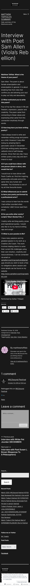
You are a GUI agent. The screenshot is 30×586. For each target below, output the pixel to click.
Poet (18, 332)
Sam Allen (14, 337)
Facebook (4, 553)
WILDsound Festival (17, 379)
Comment (23, 425)
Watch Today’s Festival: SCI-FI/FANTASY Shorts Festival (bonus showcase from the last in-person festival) (15, 500)
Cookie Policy (8, 579)
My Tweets (5, 536)
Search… (4, 471)
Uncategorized (5, 335)
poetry (8, 337)
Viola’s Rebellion (22, 337)
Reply (3, 399)
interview (13, 332)
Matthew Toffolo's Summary (6, 17)
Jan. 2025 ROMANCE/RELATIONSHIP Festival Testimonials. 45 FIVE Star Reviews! (14, 514)
